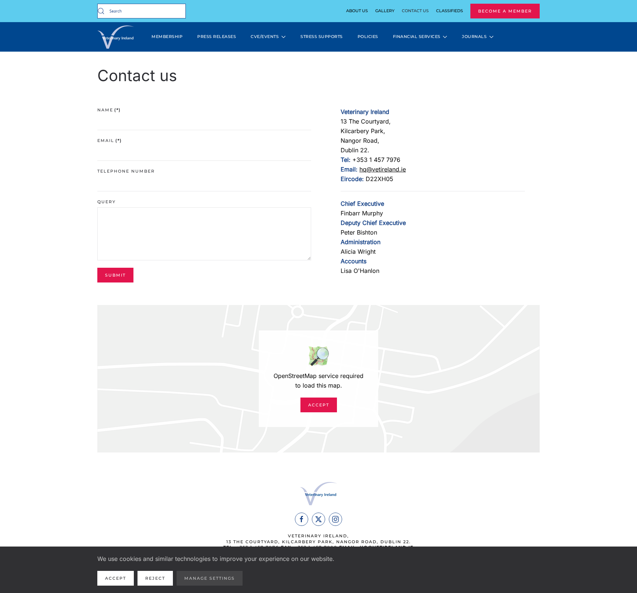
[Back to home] (116, 37)
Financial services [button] (417, 36)
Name (109, 109)
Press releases (216, 36)
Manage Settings (209, 578)
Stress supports (321, 36)
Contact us (415, 10)
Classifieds (449, 10)
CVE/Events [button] (265, 36)
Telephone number (126, 171)
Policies (368, 36)
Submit (115, 275)
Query (106, 201)
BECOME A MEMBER (505, 11)
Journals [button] (474, 36)
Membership (167, 36)
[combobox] (141, 11)
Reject (155, 578)
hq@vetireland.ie (382, 169)
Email (109, 140)
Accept (318, 405)
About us (357, 10)
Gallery (384, 10)
